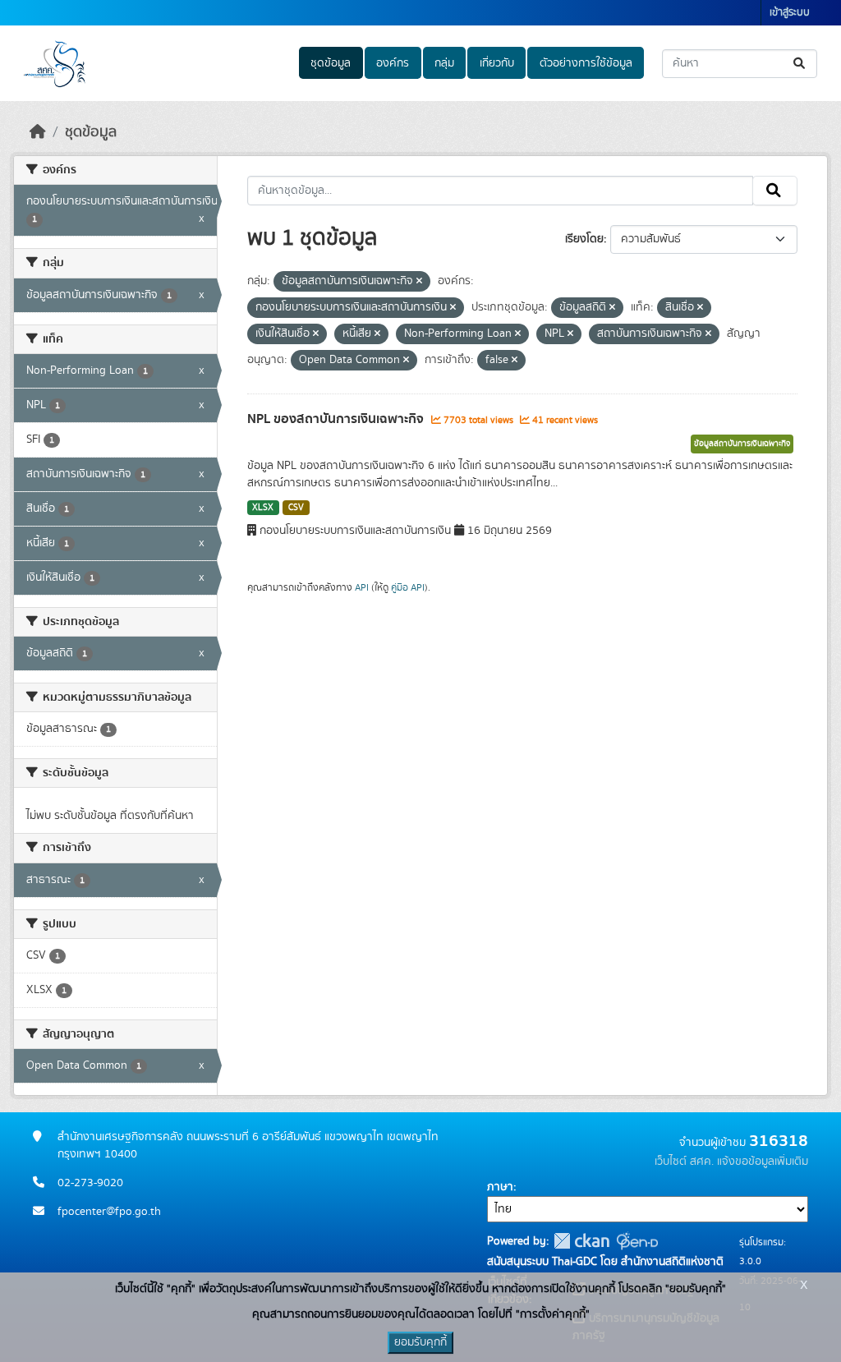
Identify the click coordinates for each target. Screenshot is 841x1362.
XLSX (262, 507)
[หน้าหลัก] (38, 132)
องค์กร (392, 63)
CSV (296, 507)
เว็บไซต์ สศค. (684, 1161)
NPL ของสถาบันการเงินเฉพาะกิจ (337, 419)
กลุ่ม (444, 63)
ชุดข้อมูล (330, 63)
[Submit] (800, 63)
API (362, 587)
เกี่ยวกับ (497, 63)
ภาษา (500, 1187)
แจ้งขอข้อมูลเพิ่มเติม (762, 1161)
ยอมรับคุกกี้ (420, 1342)
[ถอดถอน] (419, 281)
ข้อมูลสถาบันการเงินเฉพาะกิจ (742, 443)
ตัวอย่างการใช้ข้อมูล (586, 63)
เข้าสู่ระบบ (790, 13)
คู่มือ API (408, 587)
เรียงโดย (584, 239)
